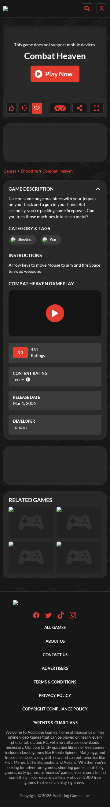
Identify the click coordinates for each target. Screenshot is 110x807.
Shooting (29, 170)
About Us (55, 641)
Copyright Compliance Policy (55, 709)
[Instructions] (60, 108)
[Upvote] (11, 108)
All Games (55, 627)
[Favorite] (37, 108)
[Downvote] (24, 108)
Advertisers (55, 668)
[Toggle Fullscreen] (96, 108)
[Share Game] (79, 108)
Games (9, 170)
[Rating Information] (27, 379)
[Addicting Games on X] (48, 617)
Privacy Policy (55, 695)
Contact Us (55, 655)
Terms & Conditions (55, 682)
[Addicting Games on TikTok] (60, 617)
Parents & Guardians (55, 723)
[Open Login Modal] (102, 8)
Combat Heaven (57, 170)
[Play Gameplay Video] (55, 313)
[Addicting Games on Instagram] (73, 617)
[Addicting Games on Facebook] (36, 617)
